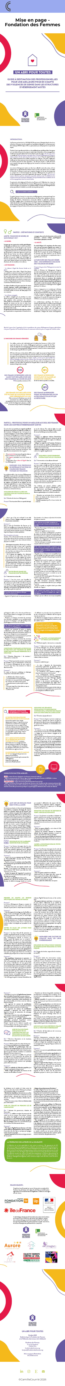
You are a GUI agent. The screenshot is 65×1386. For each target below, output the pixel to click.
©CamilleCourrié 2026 (32, 1379)
